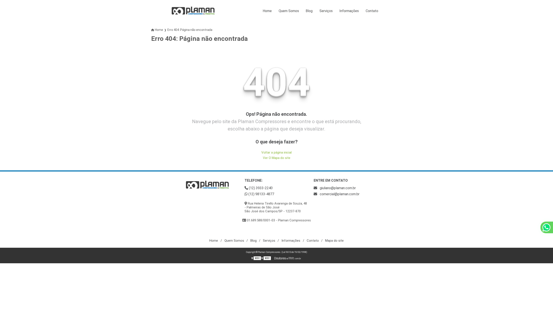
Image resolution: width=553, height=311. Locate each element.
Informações (349, 11)
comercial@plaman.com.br (339, 194)
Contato (372, 11)
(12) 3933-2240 (260, 188)
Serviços (326, 11)
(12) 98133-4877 (261, 194)
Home (267, 11)
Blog (309, 11)
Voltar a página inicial (276, 152)
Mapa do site (334, 241)
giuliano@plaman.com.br (337, 188)
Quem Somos (289, 11)
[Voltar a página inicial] (193, 11)
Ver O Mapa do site (276, 158)
